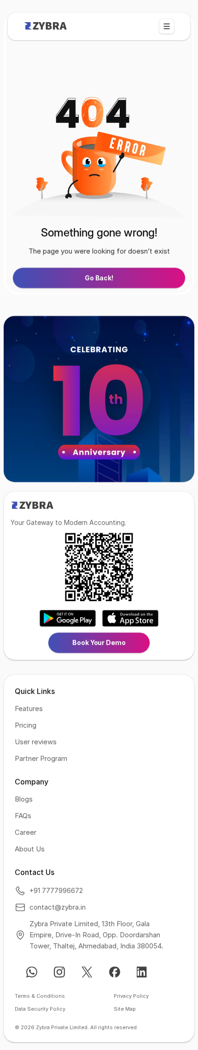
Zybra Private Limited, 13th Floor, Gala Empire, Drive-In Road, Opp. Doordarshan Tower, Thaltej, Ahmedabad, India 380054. (96, 935)
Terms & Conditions (40, 996)
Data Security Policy (40, 1009)
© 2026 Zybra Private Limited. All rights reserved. (76, 1028)
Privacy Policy (131, 996)
